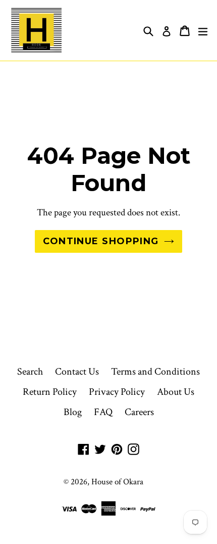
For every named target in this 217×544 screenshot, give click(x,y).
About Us (175, 391)
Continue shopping (100, 241)
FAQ (103, 412)
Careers (139, 412)
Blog (73, 412)
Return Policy (50, 391)
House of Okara (117, 481)
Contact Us (77, 371)
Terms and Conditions (155, 371)
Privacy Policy (117, 391)
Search (30, 371)
